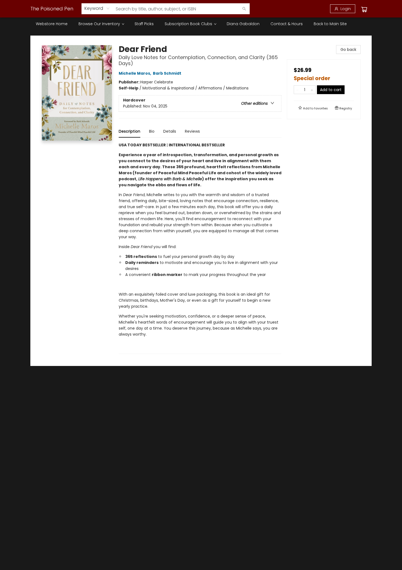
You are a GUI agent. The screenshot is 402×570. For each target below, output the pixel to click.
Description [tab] (129, 131)
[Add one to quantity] (311, 90)
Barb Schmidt (167, 73)
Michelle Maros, (135, 73)
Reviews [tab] (192, 131)
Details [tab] (169, 131)
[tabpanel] (200, 248)
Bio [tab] (152, 131)
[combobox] (97, 8)
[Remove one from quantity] (297, 90)
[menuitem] (51, 24)
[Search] (244, 8)
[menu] (201, 24)
